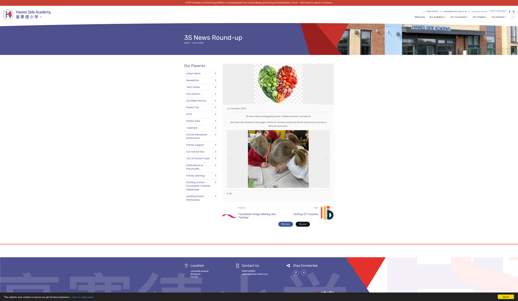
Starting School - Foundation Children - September (199, 186)
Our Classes (479, 17)
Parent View (193, 121)
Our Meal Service (196, 100)
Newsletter (192, 80)
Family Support (195, 145)
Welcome (420, 17)
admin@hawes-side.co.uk (455, 11)
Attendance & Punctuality (194, 167)
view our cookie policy (83, 297)
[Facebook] (510, 11)
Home (186, 43)
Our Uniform (193, 94)
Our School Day (195, 151)
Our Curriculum (458, 17)
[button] (231, 159)
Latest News (198, 43)
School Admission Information (196, 136)
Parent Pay (192, 107)
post (304, 224)
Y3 (230, 193)
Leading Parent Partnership (195, 198)
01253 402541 (432, 11)
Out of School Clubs (198, 158)
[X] (514, 11)
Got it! (506, 296)
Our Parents (498, 17)
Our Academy (436, 17)
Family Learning (195, 175)
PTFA (189, 114)
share (286, 224)
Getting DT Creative (306, 214)
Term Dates (193, 87)
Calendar (191, 128)
